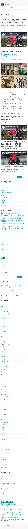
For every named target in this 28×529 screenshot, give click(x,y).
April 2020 (3, 356)
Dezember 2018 (5, 394)
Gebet (8, 220)
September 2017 (5, 427)
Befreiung (10, 215)
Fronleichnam (3, 220)
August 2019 (4, 377)
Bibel (2, 187)
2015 (2, 252)
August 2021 (4, 316)
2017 (2, 247)
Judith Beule (5, 25)
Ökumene (16, 230)
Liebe (19, 226)
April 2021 (3, 326)
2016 (2, 249)
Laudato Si (8, 226)
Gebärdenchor (13, 220)
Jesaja (15, 225)
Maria (2, 228)
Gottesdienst (17, 56)
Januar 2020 (4, 364)
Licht (17, 226)
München (9, 228)
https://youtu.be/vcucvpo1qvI (8, 171)
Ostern (13, 228)
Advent (4, 213)
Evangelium (13, 218)
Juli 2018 (3, 402)
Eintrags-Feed (4, 263)
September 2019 (5, 374)
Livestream (23, 226)
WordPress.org (4, 268)
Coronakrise (15, 217)
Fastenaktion (19, 218)
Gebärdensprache (20, 220)
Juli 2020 (3, 349)
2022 (2, 234)
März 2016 (3, 462)
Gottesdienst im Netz (5, 223)
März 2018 (3, 412)
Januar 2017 (4, 447)
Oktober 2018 (4, 399)
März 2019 (3, 389)
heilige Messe (12, 223)
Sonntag (22, 228)
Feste (19, 25)
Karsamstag (13, 29)
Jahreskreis (11, 225)
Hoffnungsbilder (19, 223)
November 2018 (5, 397)
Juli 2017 (3, 432)
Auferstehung (4, 215)
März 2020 (3, 359)
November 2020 (5, 339)
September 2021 (5, 314)
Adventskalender (14, 213)
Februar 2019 (4, 392)
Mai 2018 (3, 407)
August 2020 (4, 346)
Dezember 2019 (5, 366)
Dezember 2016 (5, 449)
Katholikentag (3, 226)
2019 (2, 242)
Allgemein (14, 25)
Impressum (4, 272)
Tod (24, 59)
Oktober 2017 (4, 424)
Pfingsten (17, 228)
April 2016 (3, 460)
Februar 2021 (4, 331)
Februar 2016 (4, 465)
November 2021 (5, 309)
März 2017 (3, 442)
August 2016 (4, 455)
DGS (2, 219)
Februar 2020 (4, 361)
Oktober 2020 (4, 341)
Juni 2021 (3, 321)
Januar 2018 (4, 417)
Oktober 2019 (4, 371)
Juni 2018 (3, 404)
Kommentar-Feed (5, 265)
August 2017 (4, 429)
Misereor (5, 228)
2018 (2, 244)
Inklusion (3, 200)
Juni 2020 (3, 351)
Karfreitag (23, 225)
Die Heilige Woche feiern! (12, 51)
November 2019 (5, 369)
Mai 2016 (3, 457)
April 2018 (3, 409)
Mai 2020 (3, 354)
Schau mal (3, 26)
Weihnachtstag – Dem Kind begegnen (10, 293)
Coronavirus (21, 217)
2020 (2, 239)
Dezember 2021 (5, 306)
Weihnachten (4, 230)
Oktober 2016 (4, 452)
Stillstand (21, 59)
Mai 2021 (3, 324)
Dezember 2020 (5, 336)
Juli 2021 (3, 319)
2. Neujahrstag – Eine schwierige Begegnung (12, 288)
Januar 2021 (4, 334)
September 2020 (5, 344)
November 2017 (5, 422)
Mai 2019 (3, 384)
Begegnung (15, 215)
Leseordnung (13, 226)
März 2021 (3, 329)
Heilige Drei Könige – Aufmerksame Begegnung (13, 285)
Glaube (23, 25)
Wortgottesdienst (11, 520)
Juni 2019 (3, 382)
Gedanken (5, 222)
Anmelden (3, 260)
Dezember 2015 (5, 467)
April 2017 (3, 439)
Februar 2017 (4, 444)
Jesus (13, 59)
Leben (2, 202)
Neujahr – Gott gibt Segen (7, 290)
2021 (2, 237)
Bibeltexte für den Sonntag (8, 217)
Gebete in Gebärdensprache (8, 192)
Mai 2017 (3, 437)
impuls (2, 225)
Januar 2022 (4, 304)
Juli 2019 (3, 379)
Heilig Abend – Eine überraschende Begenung (12, 295)
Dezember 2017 (5, 419)
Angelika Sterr (5, 54)
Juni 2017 (3, 434)
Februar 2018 (4, 414)
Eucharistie (6, 218)
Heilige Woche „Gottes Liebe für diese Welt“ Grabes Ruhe (13, 20)
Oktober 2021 (4, 311)
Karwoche (18, 29)
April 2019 (3, 387)
